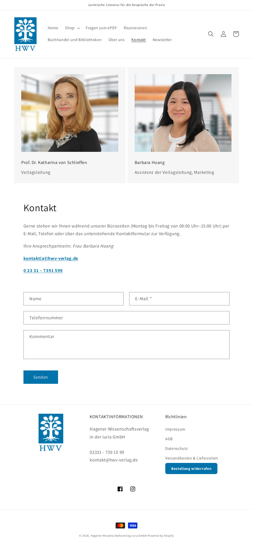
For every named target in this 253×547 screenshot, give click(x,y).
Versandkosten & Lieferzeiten (191, 458)
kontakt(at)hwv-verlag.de (50, 258)
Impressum (175, 429)
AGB (169, 438)
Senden (40, 377)
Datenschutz (176, 448)
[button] (72, 28)
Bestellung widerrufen (191, 468)
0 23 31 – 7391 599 (43, 270)
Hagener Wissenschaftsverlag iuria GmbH (119, 535)
